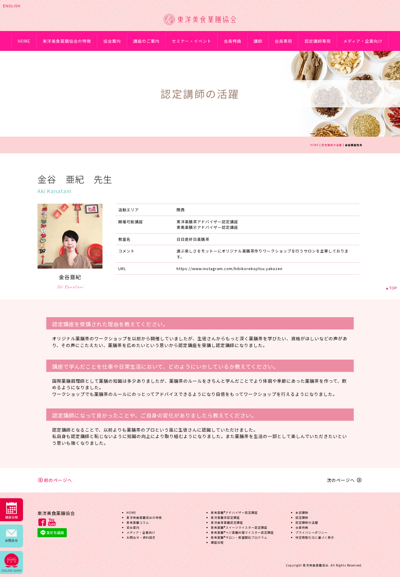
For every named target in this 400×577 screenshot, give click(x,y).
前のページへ (58, 480)
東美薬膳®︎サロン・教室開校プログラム (239, 537)
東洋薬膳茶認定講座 (225, 517)
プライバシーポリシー (311, 532)
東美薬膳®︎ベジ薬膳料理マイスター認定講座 (242, 532)
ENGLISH (11, 6)
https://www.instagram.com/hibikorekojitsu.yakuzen (230, 268)
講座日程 (217, 542)
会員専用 (283, 41)
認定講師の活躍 (332, 145)
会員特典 (232, 41)
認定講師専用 (318, 41)
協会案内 (112, 41)
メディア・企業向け (362, 41)
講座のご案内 (146, 41)
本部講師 (301, 512)
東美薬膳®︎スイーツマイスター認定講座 (239, 527)
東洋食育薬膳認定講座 (227, 522)
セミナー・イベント (191, 41)
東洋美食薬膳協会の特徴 (67, 41)
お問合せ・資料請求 (141, 537)
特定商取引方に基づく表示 (314, 537)
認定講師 (301, 517)
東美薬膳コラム (138, 522)
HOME (24, 41)
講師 (258, 41)
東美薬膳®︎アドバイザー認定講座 (234, 512)
